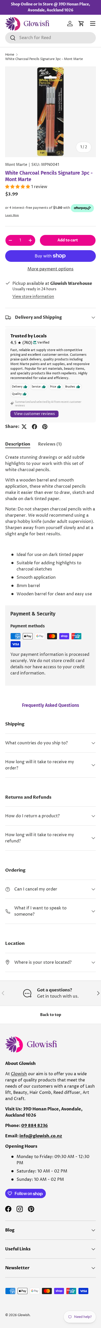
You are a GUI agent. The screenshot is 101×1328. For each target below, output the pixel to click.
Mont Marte (16, 164)
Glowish (19, 1074)
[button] (81, 23)
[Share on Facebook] (34, 426)
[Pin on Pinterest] (45, 426)
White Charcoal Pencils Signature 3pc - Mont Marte (44, 59)
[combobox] (50, 37)
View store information (33, 296)
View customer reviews (34, 413)
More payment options (50, 269)
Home (9, 55)
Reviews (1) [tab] (50, 444)
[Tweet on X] (24, 426)
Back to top (50, 1014)
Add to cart (67, 240)
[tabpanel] (50, 525)
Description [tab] (17, 444)
